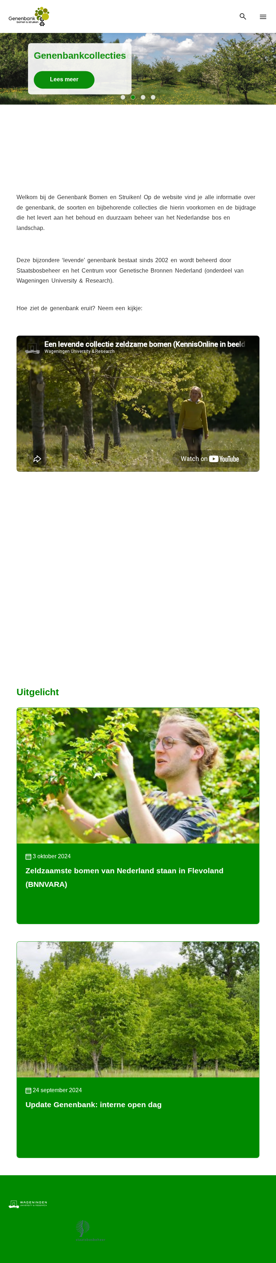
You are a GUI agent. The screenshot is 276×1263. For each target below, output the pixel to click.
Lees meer (64, 80)
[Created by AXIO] (261, 1204)
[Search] (243, 16)
